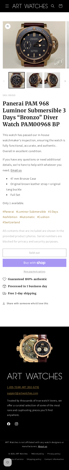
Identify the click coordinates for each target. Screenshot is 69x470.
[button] (7, 6)
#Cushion (43, 217)
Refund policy (37, 453)
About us (42, 446)
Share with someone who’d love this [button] (27, 303)
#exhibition (10, 217)
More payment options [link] (34, 271)
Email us (16, 170)
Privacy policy (54, 453)
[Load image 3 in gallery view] (52, 80)
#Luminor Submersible (31, 212)
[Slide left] (4, 81)
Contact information (54, 459)
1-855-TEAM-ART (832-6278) (23, 387)
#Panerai (8, 212)
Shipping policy (34, 459)
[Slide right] (65, 81)
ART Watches (22, 453)
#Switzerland (11, 222)
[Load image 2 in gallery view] (34, 80)
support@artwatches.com (22, 393)
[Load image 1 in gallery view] (17, 80)
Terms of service (15, 459)
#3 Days (53, 212)
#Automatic (27, 217)
